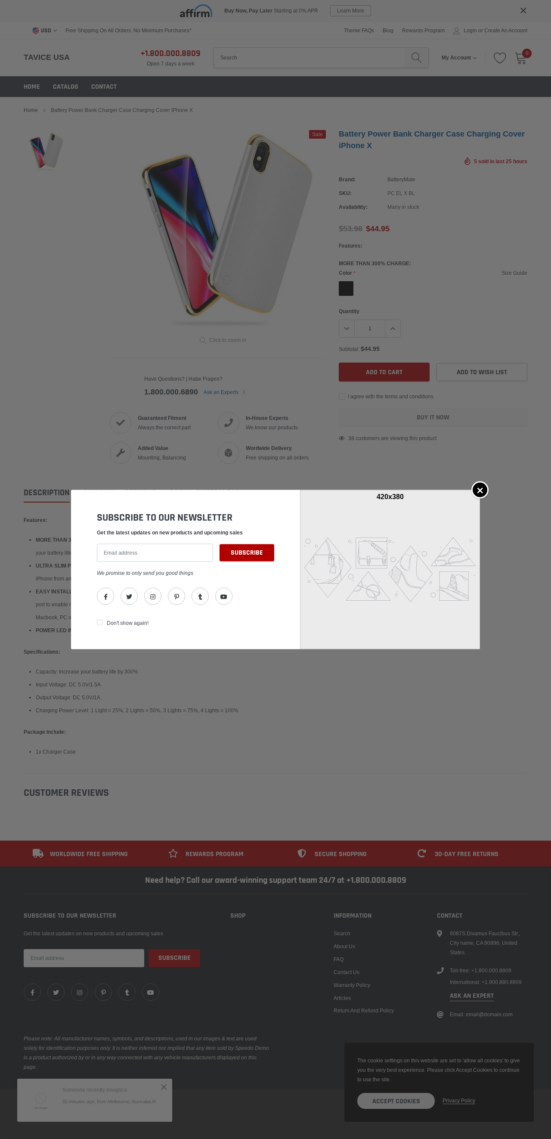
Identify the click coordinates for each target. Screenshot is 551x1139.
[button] (480, 489)
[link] (105, 596)
